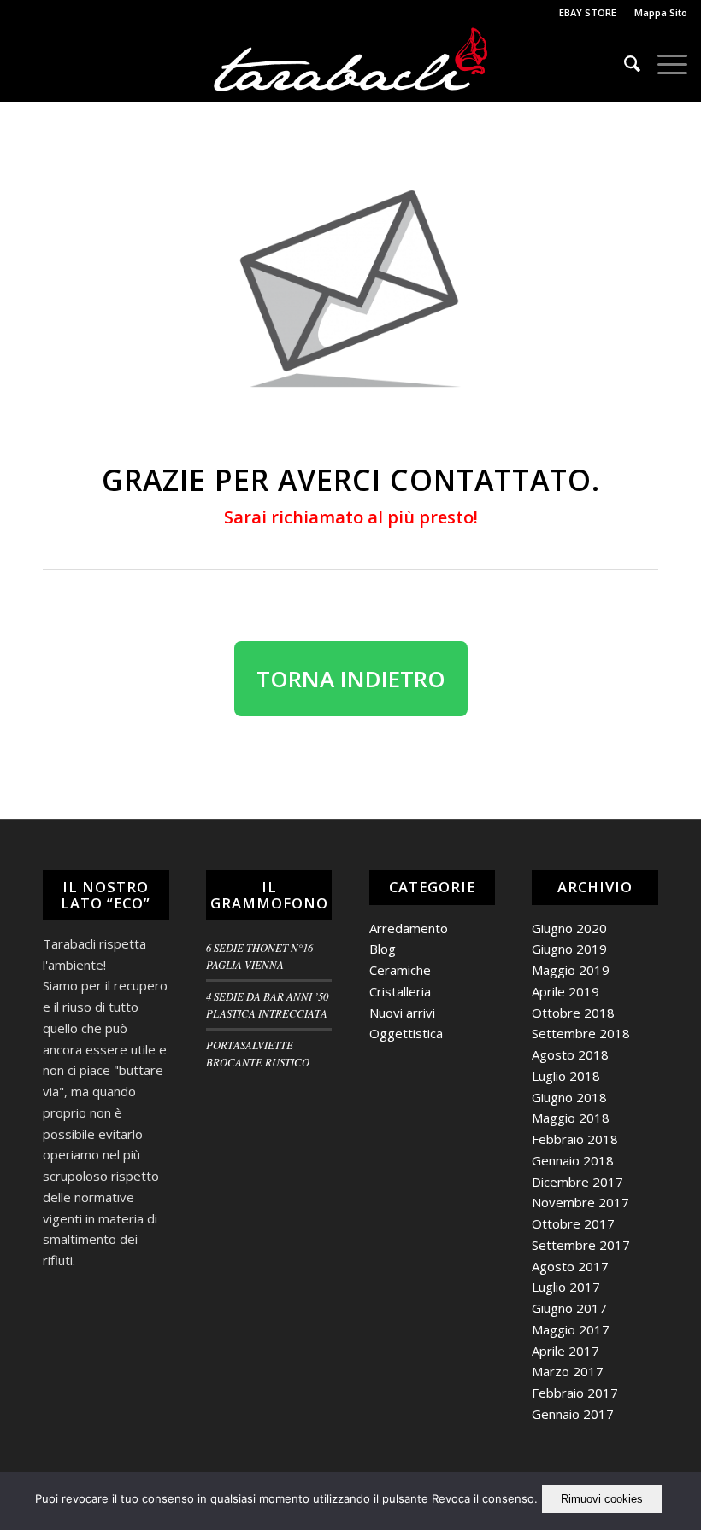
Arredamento (408, 928)
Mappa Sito (660, 12)
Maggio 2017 (571, 1329)
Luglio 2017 (566, 1286)
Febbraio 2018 (575, 1139)
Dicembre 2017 (577, 1181)
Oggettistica (406, 1033)
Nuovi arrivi (402, 1012)
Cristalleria (400, 991)
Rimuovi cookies (602, 1498)
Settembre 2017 (581, 1244)
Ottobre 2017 (573, 1223)
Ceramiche (400, 969)
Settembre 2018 (581, 1033)
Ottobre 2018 (573, 1012)
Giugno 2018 (569, 1097)
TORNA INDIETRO (350, 678)
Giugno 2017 (569, 1308)
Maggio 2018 (571, 1117)
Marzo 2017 (568, 1371)
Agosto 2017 (570, 1266)
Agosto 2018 (570, 1054)
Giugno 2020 (569, 928)
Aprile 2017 (565, 1350)
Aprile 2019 (565, 991)
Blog (382, 948)
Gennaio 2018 (573, 1160)
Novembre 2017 (580, 1202)
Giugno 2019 (569, 948)
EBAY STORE (587, 12)
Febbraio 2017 (575, 1392)
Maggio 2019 (571, 969)
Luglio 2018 (566, 1075)
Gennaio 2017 (573, 1413)
